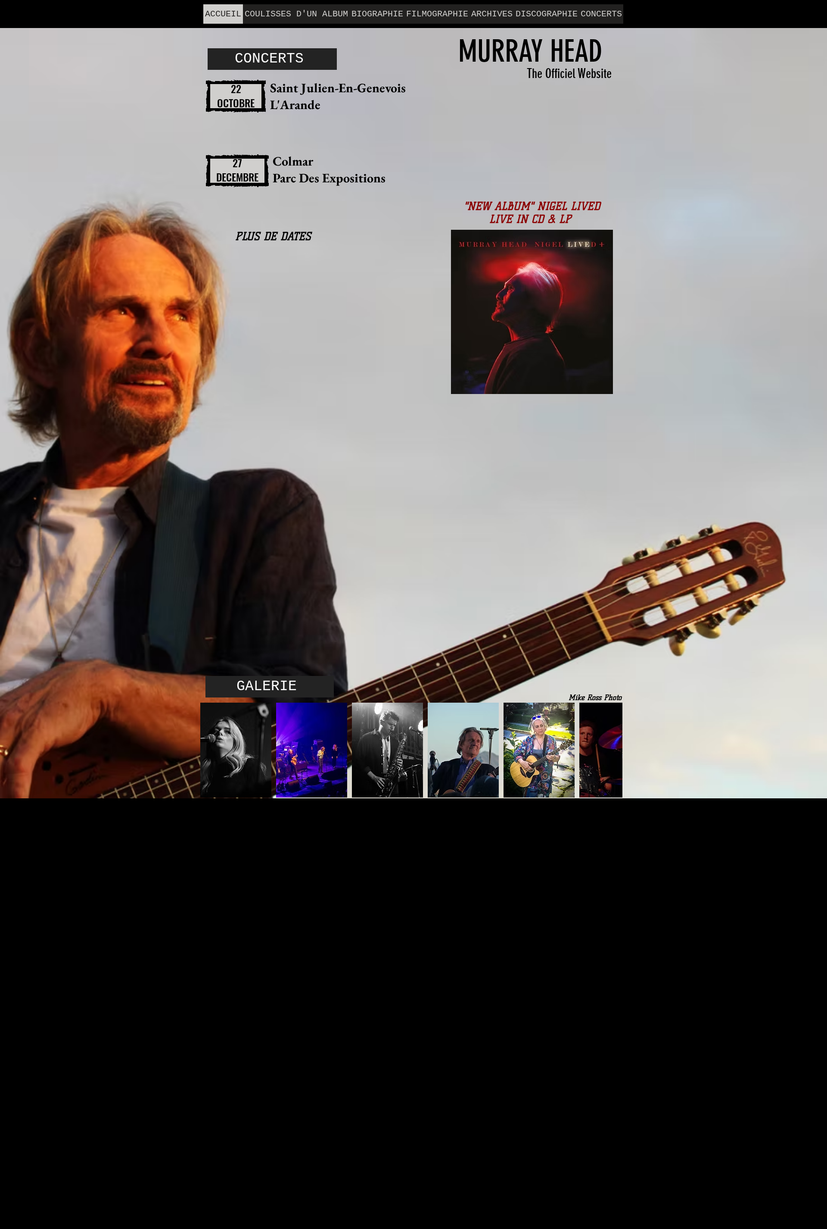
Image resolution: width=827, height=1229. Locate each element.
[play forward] (611, 750)
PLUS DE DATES (273, 236)
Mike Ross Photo (595, 697)
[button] (235, 750)
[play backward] (211, 750)
